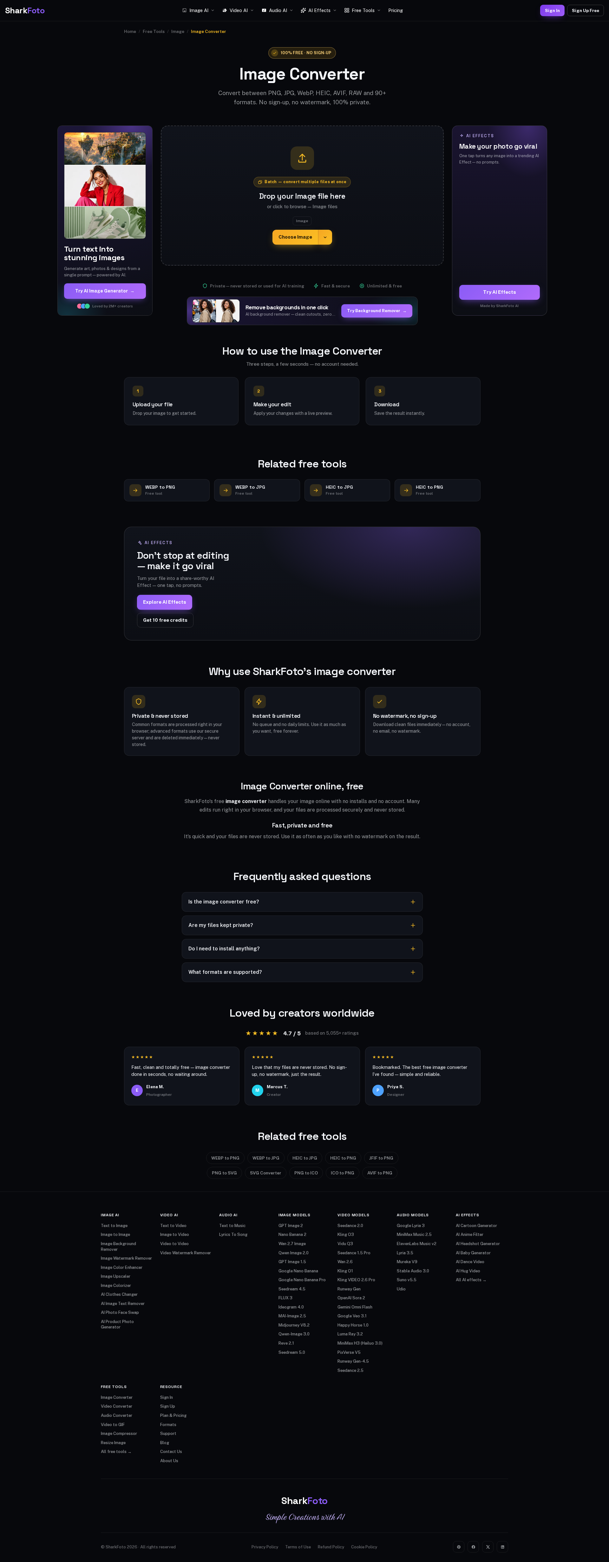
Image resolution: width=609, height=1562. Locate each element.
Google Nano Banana (298, 1271)
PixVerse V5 (349, 1352)
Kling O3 (345, 1234)
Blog (164, 1442)
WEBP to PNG (225, 1157)
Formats (168, 1424)
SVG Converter (265, 1172)
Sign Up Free (585, 10)
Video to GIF (113, 1424)
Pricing (395, 10)
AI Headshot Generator (478, 1243)
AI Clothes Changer (119, 1294)
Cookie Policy (364, 1547)
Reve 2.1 (286, 1343)
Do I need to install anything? (224, 949)
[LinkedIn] (502, 1546)
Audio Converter (116, 1415)
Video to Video (174, 1243)
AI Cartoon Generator (476, 1225)
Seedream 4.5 (291, 1289)
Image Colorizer (116, 1285)
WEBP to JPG (265, 1157)
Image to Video (174, 1234)
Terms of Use (298, 1547)
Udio (401, 1289)
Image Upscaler (115, 1276)
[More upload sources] (325, 237)
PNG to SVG (224, 1172)
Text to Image (114, 1225)
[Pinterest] (458, 1546)
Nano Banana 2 (292, 1234)
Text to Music (232, 1225)
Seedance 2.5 (350, 1370)
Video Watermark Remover (185, 1252)
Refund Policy (331, 1547)
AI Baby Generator (473, 1252)
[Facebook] (473, 1546)
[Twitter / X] (488, 1546)
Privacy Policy (265, 1547)
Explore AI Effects (164, 602)
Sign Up (167, 1406)
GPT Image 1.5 (292, 1261)
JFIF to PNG (381, 1157)
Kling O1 (345, 1271)
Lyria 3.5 (405, 1252)
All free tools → (116, 1451)
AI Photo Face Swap (120, 1312)
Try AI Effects (499, 292)
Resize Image (113, 1442)
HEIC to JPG (304, 1157)
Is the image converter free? (223, 902)
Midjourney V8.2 (294, 1325)
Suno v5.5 (406, 1279)
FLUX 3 (285, 1297)
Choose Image (295, 237)
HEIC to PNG (343, 1157)
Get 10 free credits (165, 620)
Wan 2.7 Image (292, 1243)
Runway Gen (349, 1289)
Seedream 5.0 (291, 1352)
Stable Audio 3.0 (413, 1271)
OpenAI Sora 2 (351, 1297)
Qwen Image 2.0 (293, 1252)
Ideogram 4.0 (291, 1307)
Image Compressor (119, 1433)
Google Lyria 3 (411, 1225)
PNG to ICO (306, 1172)
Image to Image (115, 1234)
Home (130, 31)
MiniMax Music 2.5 (414, 1234)
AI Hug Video (468, 1271)
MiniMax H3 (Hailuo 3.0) (360, 1343)
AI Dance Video (470, 1261)
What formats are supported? (225, 972)
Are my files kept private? (220, 925)
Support (168, 1433)
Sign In (552, 10)
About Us (169, 1460)
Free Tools (154, 31)
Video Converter (116, 1406)
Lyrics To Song (233, 1234)
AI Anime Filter (469, 1234)
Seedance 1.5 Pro (353, 1252)
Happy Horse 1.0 (353, 1325)
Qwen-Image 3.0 (294, 1334)
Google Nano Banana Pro (302, 1279)
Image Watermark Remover (126, 1258)
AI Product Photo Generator (117, 1324)
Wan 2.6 (345, 1261)
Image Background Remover (118, 1246)
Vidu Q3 (345, 1243)
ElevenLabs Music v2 (416, 1243)
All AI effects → (471, 1279)
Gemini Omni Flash (354, 1307)
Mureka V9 (407, 1261)
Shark (24, 10)
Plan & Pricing (173, 1415)
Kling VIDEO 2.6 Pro (356, 1279)
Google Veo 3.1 (352, 1316)
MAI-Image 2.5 (292, 1316)
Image (177, 31)
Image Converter (117, 1397)
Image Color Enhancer (121, 1267)
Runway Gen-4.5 (353, 1361)
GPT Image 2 (290, 1225)
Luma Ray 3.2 (350, 1334)
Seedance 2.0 (350, 1225)
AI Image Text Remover (123, 1303)
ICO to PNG (342, 1172)
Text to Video (173, 1225)
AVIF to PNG (379, 1172)
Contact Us (171, 1451)
